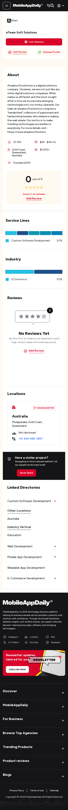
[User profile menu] (61, 6)
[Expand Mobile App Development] (55, 557)
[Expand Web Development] (55, 546)
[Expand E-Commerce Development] (55, 578)
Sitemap (54, 790)
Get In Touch (26, 473)
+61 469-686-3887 (31, 438)
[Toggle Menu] (6, 5)
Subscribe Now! (17, 669)
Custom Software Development (31, 240)
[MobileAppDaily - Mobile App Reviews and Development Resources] (34, 603)
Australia (13, 518)
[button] (11, 233)
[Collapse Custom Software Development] (55, 501)
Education (14, 535)
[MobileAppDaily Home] (28, 5)
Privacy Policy (17, 790)
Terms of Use (37, 790)
